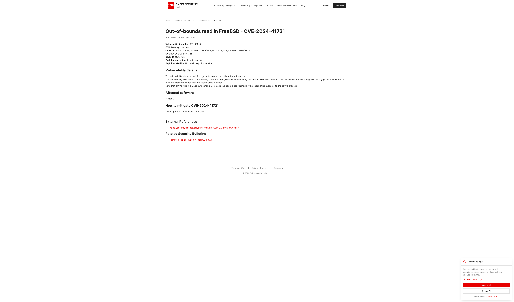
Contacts (278, 168)
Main (167, 20)
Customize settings (474, 279)
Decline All (486, 291)
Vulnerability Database (287, 5)
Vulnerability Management (250, 5)
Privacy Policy (259, 168)
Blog (303, 5)
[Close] (508, 261)
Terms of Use (238, 168)
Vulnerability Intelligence (224, 5)
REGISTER (339, 5)
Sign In (326, 5)
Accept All (486, 285)
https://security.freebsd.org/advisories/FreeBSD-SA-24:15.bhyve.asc (204, 127)
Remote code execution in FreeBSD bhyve (191, 139)
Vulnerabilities (204, 20)
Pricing (270, 5)
